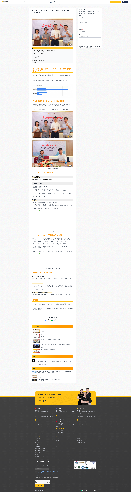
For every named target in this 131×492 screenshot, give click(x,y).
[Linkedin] (53, 320)
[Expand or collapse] (71, 48)
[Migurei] (50, 2)
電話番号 (80, 29)
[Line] (51, 320)
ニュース (40, 4)
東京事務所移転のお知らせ (46, 334)
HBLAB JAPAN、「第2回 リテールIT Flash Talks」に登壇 (48, 379)
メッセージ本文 (81, 39)
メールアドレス (81, 34)
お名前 (80, 15)
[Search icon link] (54, 2)
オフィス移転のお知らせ (45, 330)
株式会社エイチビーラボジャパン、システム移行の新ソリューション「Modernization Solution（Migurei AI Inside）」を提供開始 (54, 372)
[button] (112, 2)
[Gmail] (55, 320)
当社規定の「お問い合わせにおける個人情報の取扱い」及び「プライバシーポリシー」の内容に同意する (90, 47)
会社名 (80, 20)
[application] (22, 2)
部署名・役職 (81, 24)
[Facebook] (46, 320)
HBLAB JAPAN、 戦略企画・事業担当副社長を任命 (50, 339)
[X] (48, 320)
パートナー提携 (57, 16)
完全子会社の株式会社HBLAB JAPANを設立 (49, 349)
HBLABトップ (32, 4)
